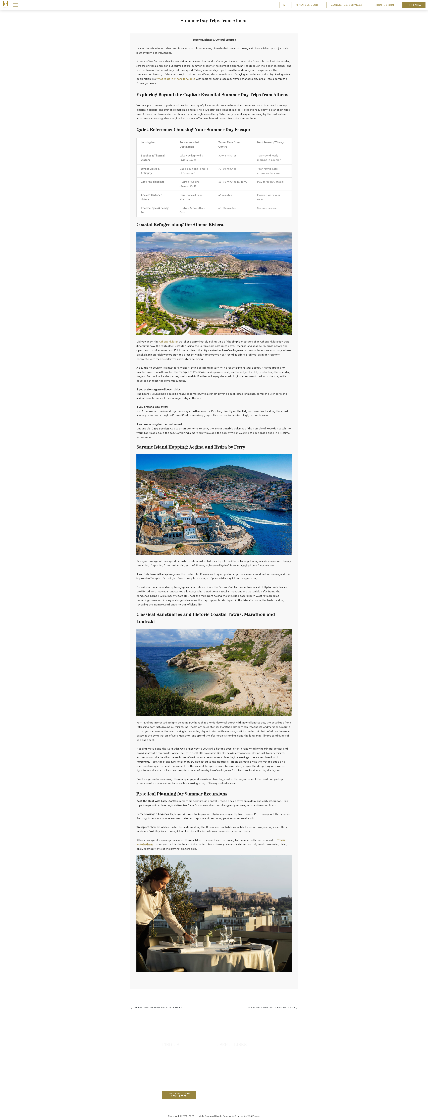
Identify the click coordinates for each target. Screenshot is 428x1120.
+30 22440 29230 (174, 1071)
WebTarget (253, 1116)
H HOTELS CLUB (307, 4)
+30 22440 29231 (174, 1077)
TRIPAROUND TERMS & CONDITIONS (242, 1078)
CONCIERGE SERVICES (347, 4)
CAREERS (226, 1058)
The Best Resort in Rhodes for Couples (157, 1007)
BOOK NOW (414, 5)
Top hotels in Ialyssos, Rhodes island (271, 1007)
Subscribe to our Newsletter (179, 1095)
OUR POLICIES (229, 1071)
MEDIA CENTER (230, 1098)
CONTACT (227, 1052)
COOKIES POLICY (231, 1091)
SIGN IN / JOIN (385, 5)
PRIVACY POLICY (231, 1085)
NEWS (224, 1065)
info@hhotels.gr (174, 1083)
